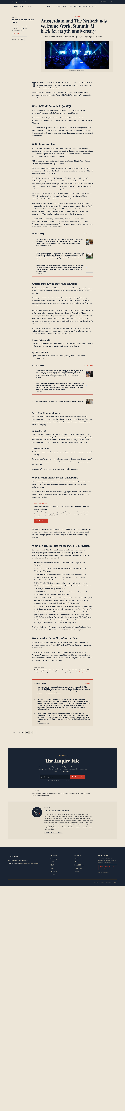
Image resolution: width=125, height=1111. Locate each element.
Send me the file (77, 777)
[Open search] (111, 6)
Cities (70, 6)
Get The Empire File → (107, 867)
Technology (50, 6)
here (81, 630)
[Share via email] (30, 732)
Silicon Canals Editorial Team (23, 20)
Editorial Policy (79, 865)
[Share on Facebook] (27, 732)
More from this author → (53, 832)
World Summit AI (71, 95)
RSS (108, 872)
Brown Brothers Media (14, 863)
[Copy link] (25, 39)
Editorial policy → (82, 672)
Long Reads (77, 6)
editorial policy (48, 829)
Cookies (109, 882)
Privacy (96, 882)
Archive (53, 874)
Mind (64, 6)
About (93, 6)
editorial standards (37, 795)
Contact (76, 871)
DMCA (115, 882)
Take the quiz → (41, 520)
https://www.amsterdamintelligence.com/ (63, 469)
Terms (102, 882)
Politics (58, 6)
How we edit (15, 33)
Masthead (77, 862)
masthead (46, 795)
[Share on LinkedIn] (22, 39)
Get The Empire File (106, 1)
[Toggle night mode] (96, 2)
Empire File (86, 6)
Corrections (78, 868)
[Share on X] (18, 39)
